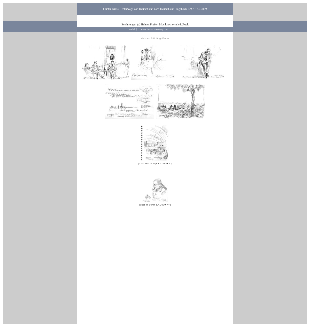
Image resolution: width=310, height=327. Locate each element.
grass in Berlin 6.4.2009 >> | (155, 204)
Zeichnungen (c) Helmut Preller (140, 24)
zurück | (133, 29)
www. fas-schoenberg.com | (155, 29)
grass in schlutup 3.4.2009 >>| (155, 163)
